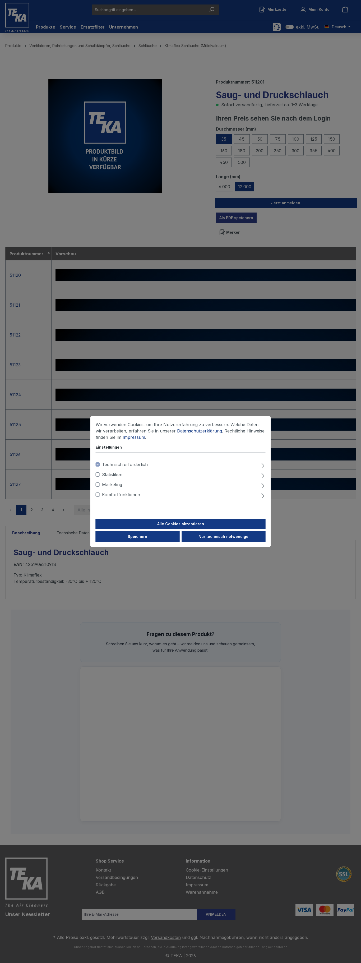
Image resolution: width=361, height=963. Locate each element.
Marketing (112, 484)
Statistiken (112, 474)
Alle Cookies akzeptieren (180, 524)
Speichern (137, 536)
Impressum (134, 437)
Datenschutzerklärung (199, 431)
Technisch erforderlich (125, 464)
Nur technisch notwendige (223, 536)
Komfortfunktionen (121, 494)
